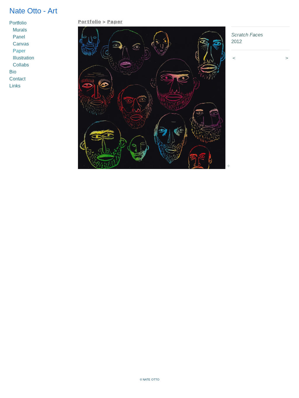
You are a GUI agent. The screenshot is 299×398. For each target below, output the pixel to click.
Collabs (21, 64)
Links (14, 85)
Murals (20, 29)
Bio (12, 71)
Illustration (23, 57)
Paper (19, 50)
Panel (19, 36)
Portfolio (18, 22)
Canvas (21, 43)
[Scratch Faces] (151, 98)
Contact (17, 78)
